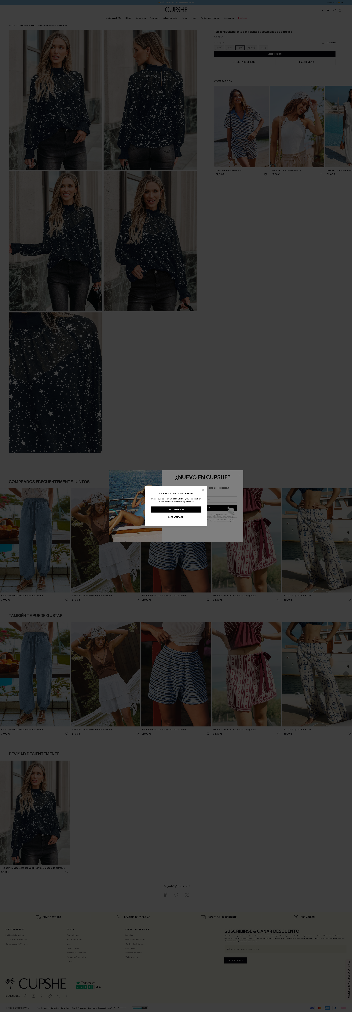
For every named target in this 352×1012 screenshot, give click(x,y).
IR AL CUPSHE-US (176, 509)
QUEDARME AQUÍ (176, 517)
